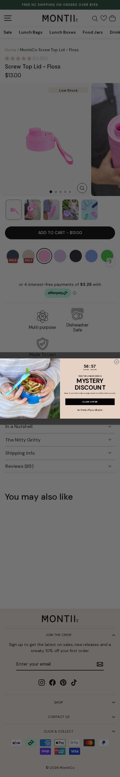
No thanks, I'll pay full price (90, 410)
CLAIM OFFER (90, 401)
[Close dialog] (116, 362)
